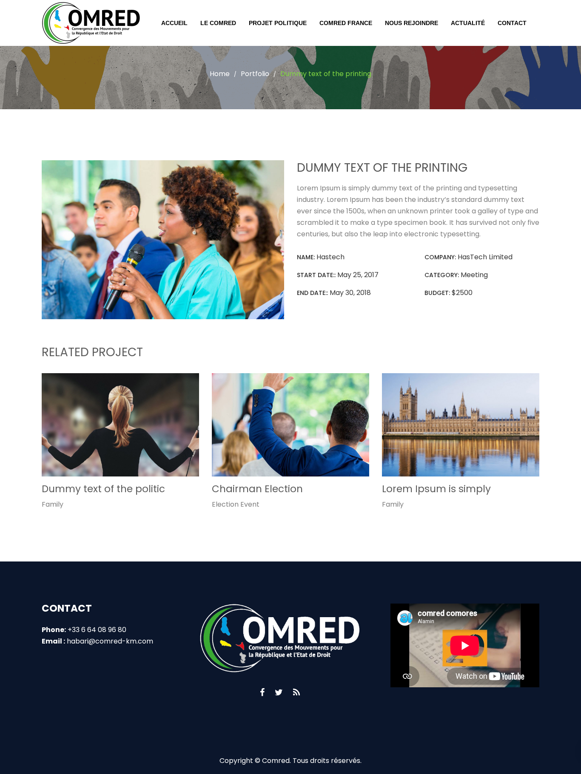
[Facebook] (262, 692)
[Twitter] (279, 692)
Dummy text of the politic (103, 489)
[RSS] (296, 692)
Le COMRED (218, 23)
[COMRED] (91, 23)
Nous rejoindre (411, 23)
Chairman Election (257, 489)
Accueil (174, 23)
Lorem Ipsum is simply (436, 489)
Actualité (468, 23)
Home (220, 74)
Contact (512, 23)
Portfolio (255, 74)
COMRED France (345, 23)
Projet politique (278, 23)
